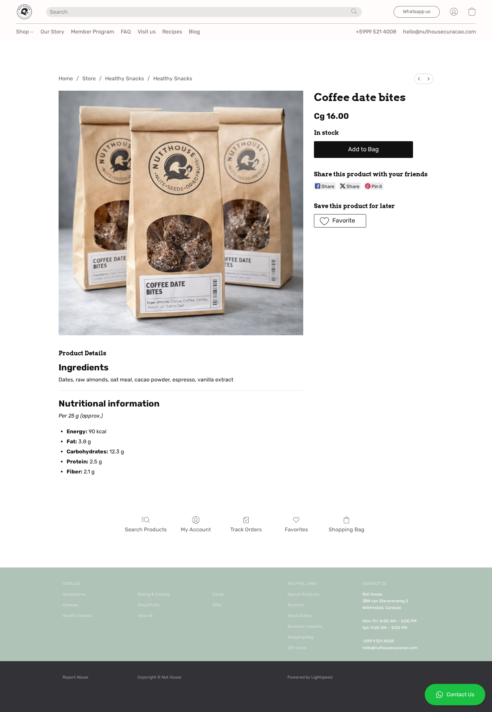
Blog (194, 31)
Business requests (305, 626)
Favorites (296, 529)
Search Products (146, 529)
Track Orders (246, 529)
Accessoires (74, 594)
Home (66, 78)
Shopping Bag (346, 529)
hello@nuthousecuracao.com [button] (439, 31)
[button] (455, 694)
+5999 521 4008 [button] (376, 31)
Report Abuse (75, 677)
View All (145, 615)
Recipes (172, 31)
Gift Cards (297, 647)
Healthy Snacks (124, 78)
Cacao (219, 594)
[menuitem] (419, 79)
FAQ (126, 31)
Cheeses (71, 605)
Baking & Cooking (154, 594)
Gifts (217, 605)
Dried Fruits (149, 605)
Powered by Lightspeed (310, 677)
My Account (196, 529)
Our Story (52, 31)
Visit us (147, 31)
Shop (23, 31)
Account (296, 605)
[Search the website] (354, 11)
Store (89, 78)
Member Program (92, 31)
